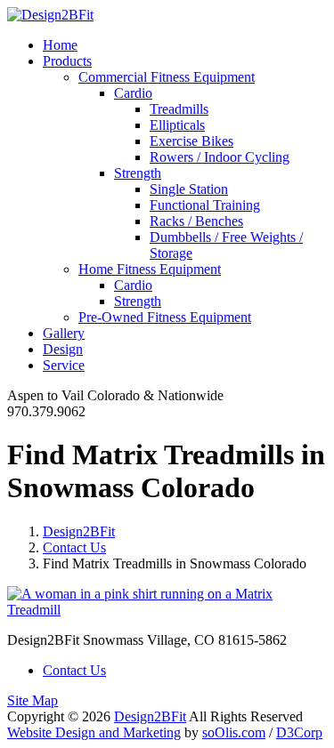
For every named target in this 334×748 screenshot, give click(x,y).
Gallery (64, 333)
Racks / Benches (196, 221)
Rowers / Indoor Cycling (219, 157)
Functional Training (205, 205)
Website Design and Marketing (94, 732)
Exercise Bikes (191, 141)
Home (60, 44)
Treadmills (179, 109)
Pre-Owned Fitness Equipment (164, 317)
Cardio (133, 93)
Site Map (32, 700)
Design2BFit (79, 531)
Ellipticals (177, 125)
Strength (137, 173)
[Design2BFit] (50, 14)
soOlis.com (233, 732)
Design (63, 349)
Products (67, 60)
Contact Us (74, 547)
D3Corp (299, 732)
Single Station (189, 189)
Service (64, 365)
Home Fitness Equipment (149, 269)
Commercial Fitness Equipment (166, 76)
